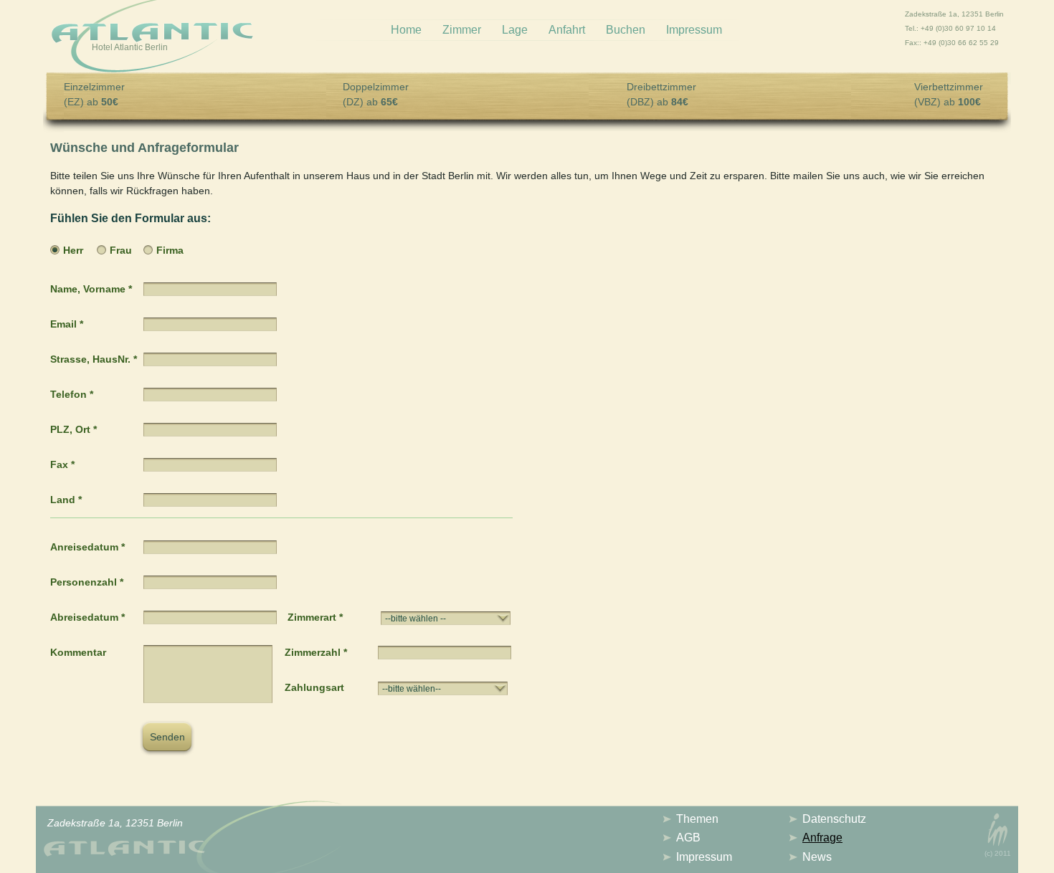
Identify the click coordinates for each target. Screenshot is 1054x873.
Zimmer (461, 30)
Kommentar (78, 652)
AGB (688, 837)
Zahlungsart (314, 687)
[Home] (152, 38)
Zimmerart (315, 617)
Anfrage (822, 837)
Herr (73, 250)
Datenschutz (834, 819)
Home (406, 30)
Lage (515, 30)
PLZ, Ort (73, 429)
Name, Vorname (91, 289)
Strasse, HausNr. (93, 359)
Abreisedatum (87, 617)
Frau (121, 250)
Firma (170, 250)
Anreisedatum (87, 547)
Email (66, 324)
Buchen (625, 30)
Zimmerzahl (316, 652)
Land (66, 499)
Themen (697, 819)
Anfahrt (567, 30)
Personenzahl (86, 582)
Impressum (694, 30)
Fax (62, 464)
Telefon (71, 394)
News (817, 857)
